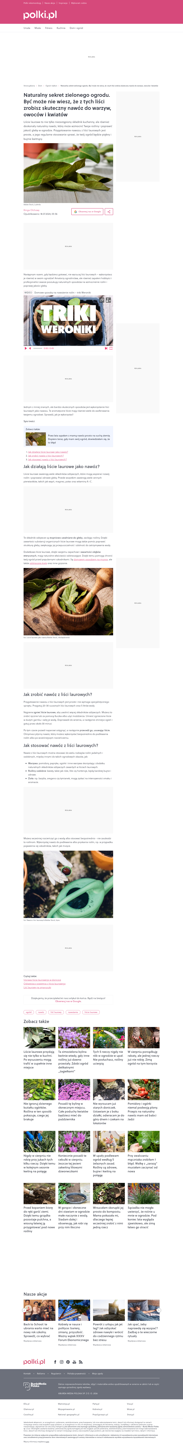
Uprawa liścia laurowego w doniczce (42, 979)
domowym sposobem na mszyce (91, 559)
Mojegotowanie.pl (66, 1409)
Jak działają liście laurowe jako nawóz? (48, 452)
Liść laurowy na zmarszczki (37, 987)
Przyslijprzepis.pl (100, 1414)
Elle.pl (27, 1403)
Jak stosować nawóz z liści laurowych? (47, 459)
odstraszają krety (38, 563)
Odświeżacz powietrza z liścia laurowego (45, 983)
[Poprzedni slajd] (24, 1310)
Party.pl (96, 1403)
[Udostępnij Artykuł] (109, 211)
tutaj (47, 1442)
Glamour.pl (29, 1409)
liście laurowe (91, 1012)
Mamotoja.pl (64, 1403)
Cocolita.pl (28, 1414)
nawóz (41, 1012)
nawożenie (73, 1012)
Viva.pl (130, 1403)
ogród (29, 1012)
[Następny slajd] (159, 1310)
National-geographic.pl (68, 1414)
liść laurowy (56, 1012)
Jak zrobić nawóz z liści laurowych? (46, 455)
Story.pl (130, 1414)
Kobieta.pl (97, 1409)
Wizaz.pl (131, 1409)
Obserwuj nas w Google (89, 211)
